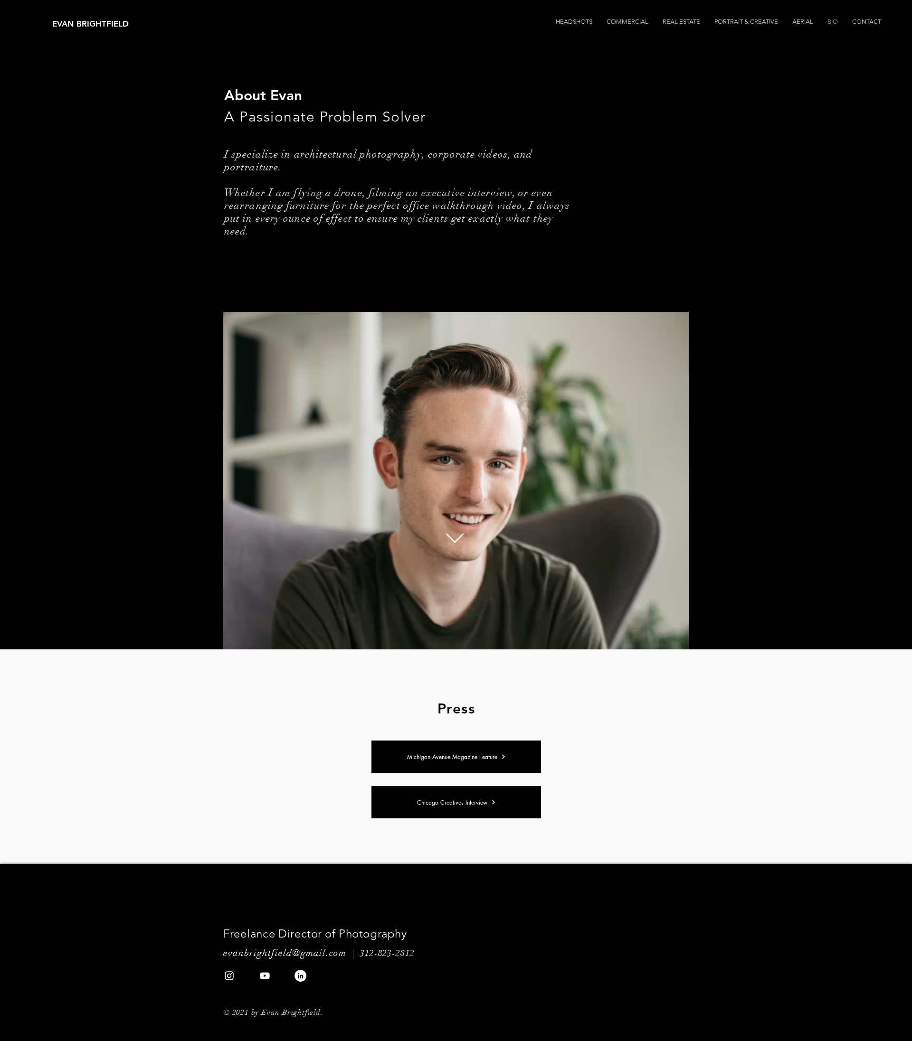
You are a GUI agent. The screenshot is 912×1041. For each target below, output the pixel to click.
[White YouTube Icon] (265, 976)
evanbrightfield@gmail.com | (291, 953)
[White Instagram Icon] (229, 976)
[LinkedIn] (300, 976)
